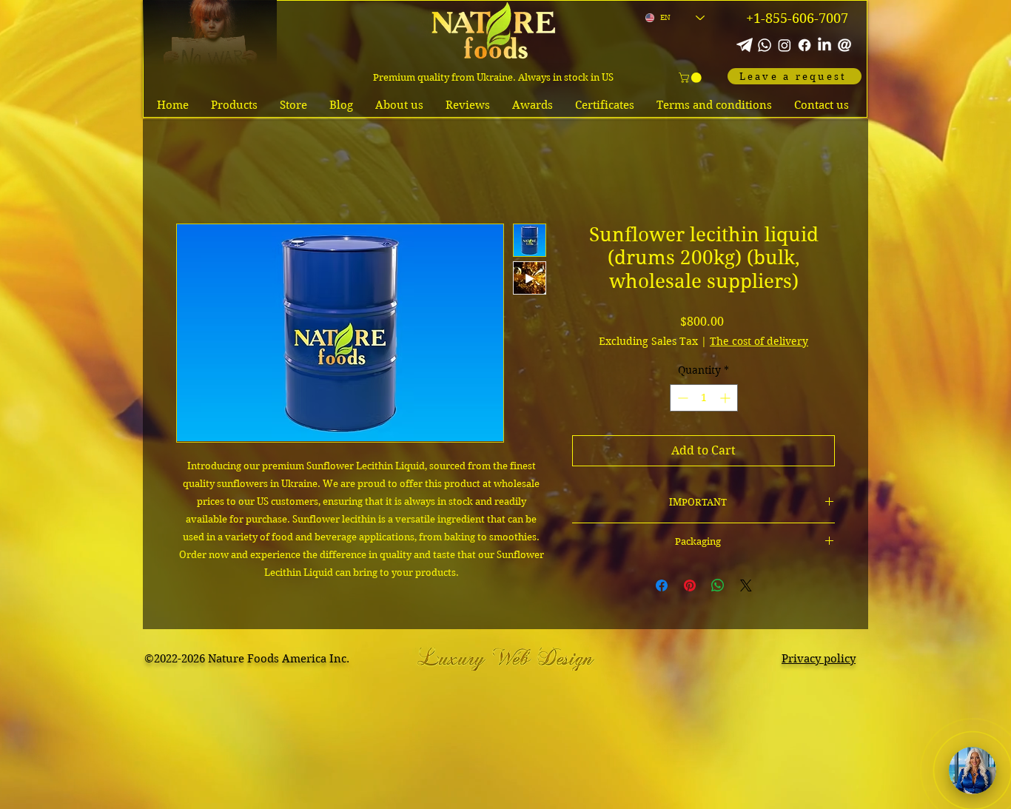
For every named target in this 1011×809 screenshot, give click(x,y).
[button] (691, 78)
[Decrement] (681, 398)
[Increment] (726, 398)
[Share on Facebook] (662, 585)
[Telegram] (744, 45)
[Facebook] (804, 45)
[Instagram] (784, 45)
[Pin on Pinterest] (690, 585)
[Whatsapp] (764, 45)
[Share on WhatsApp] (718, 585)
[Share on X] (746, 585)
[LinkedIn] (824, 45)
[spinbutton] (704, 398)
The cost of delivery (759, 341)
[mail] (844, 45)
